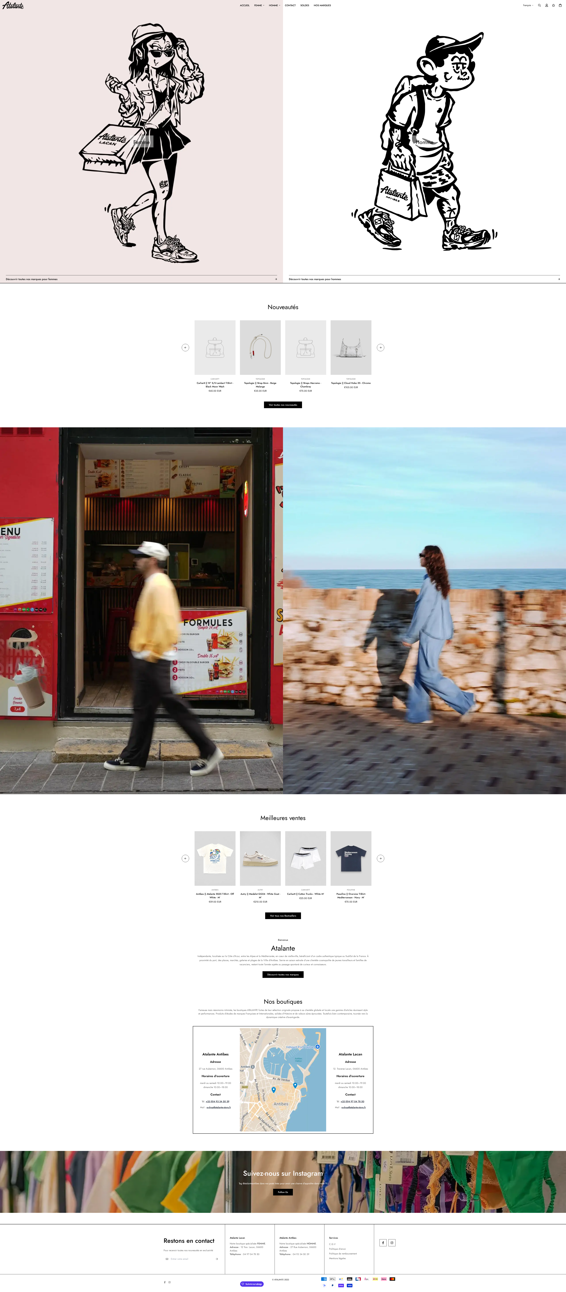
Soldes (304, 5)
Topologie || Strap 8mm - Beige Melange (260, 384)
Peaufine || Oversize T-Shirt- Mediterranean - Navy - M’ (351, 895)
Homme (273, 5)
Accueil (245, 5)
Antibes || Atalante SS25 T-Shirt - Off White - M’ (215, 895)
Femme (258, 5)
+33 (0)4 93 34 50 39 (217, 1101)
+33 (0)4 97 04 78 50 (352, 1101)
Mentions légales (337, 1258)
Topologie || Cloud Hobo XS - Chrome (351, 383)
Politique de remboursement (343, 1253)
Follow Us (283, 1192)
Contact (290, 5)
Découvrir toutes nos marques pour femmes (31, 279)
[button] (559, 5)
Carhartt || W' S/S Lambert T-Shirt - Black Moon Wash (215, 384)
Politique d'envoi (337, 1249)
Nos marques (322, 5)
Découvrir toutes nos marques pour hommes (315, 279)
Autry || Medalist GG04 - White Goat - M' (260, 895)
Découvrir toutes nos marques (283, 974)
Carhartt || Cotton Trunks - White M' (305, 894)
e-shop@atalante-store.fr (219, 1107)
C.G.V (332, 1244)
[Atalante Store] (13, 5)
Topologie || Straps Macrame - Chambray (305, 384)
